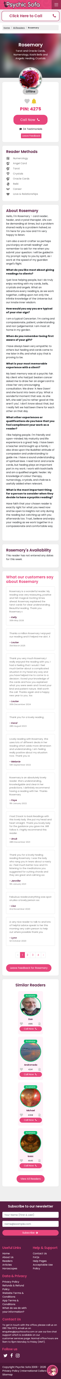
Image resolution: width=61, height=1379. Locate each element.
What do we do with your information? (14, 1310)
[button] (30, 16)
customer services (12, 1338)
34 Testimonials (32, 129)
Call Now (28, 119)
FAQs (36, 1257)
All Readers (19, 27)
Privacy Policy (10, 1282)
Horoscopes (9, 1268)
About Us (7, 1257)
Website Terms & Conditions (13, 1295)
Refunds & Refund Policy (13, 1287)
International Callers (33, 1371)
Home (7, 27)
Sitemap (7, 1374)
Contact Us (40, 1253)
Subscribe (28, 1232)
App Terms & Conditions (10, 1302)
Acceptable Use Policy (43, 1266)
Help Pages (40, 1261)
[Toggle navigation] (56, 4)
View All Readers (30, 1179)
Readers (7, 1261)
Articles (7, 1265)
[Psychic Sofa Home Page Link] (23, 4)
